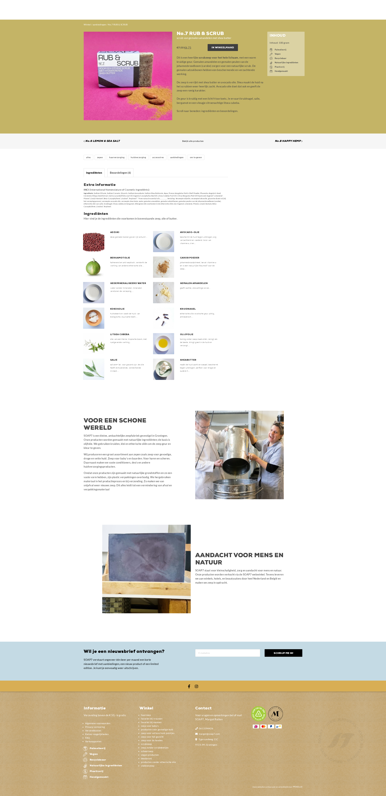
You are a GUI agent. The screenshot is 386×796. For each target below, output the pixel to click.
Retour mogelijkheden (97, 734)
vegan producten (150, 754)
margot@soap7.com (209, 733)
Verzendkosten (93, 730)
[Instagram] (196, 686)
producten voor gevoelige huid (157, 729)
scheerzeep (147, 751)
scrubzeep (146, 744)
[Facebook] (189, 686)
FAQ (87, 737)
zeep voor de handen (152, 740)
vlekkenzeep (147, 765)
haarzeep (146, 715)
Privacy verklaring (95, 727)
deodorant (146, 758)
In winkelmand (223, 47)
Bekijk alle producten (193, 141)
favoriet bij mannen (151, 722)
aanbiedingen (99, 24)
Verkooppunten (93, 741)
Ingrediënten (94, 172)
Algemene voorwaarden (97, 723)
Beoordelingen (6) (120, 172)
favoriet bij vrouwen (151, 718)
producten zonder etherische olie (158, 762)
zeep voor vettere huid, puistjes (157, 733)
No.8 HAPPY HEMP (288, 141)
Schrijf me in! (283, 653)
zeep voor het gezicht (152, 736)
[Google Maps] (196, 739)
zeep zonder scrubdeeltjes (155, 747)
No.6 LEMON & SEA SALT (102, 141)
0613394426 (206, 728)
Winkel (87, 24)
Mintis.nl (297, 786)
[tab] (94, 172)
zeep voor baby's (150, 725)
